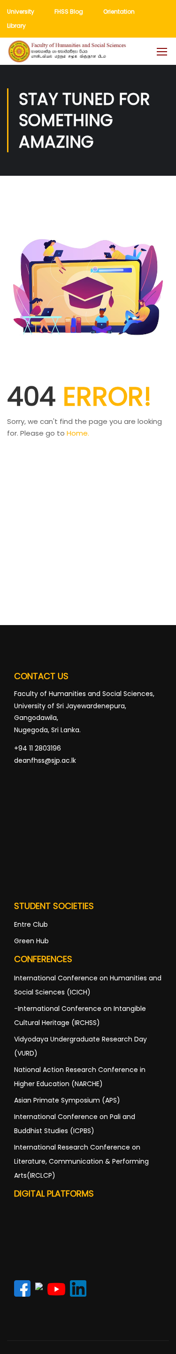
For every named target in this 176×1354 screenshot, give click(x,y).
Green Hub (31, 941)
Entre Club (31, 924)
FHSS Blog (68, 12)
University (20, 12)
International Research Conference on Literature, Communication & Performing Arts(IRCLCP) (81, 1161)
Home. (78, 433)
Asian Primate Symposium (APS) (67, 1100)
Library (16, 26)
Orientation (119, 12)
